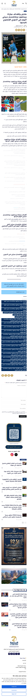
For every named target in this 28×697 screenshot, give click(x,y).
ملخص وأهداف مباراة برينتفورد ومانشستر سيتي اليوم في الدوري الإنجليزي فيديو (14, 358)
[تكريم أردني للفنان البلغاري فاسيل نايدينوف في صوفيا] (24, 463)
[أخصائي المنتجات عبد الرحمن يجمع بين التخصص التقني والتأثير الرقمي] (24, 487)
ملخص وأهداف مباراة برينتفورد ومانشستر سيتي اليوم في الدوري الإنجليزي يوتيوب (14, 361)
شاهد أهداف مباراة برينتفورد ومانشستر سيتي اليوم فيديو (15, 327)
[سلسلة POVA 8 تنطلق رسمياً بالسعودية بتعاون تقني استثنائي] (24, 515)
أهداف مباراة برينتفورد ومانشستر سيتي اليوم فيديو (15, 302)
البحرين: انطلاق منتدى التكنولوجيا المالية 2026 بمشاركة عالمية (11, 480)
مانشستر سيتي (14, 219)
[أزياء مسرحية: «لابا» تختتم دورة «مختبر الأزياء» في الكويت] (24, 471)
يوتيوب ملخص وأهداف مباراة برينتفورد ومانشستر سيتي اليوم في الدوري (14, 369)
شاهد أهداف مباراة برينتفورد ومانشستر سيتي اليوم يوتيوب (15, 331)
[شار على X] (16, 454)
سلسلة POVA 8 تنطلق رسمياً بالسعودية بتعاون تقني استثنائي (12, 516)
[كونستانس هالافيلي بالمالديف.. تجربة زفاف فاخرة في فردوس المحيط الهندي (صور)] (4, 614)
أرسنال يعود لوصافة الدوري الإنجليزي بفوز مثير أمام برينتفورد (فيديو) (19, 625)
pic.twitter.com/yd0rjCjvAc (20, 196)
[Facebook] (9, 654)
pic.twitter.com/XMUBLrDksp (19, 153)
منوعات (6, 596)
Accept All (14, 687)
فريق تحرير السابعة (19, 25)
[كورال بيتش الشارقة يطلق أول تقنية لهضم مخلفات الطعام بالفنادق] (24, 495)
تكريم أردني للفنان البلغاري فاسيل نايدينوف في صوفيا (11, 464)
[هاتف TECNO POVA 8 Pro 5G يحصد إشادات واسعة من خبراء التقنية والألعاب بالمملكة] (24, 505)
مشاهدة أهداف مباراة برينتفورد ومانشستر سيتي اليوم (14, 339)
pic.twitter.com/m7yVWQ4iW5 (19, 209)
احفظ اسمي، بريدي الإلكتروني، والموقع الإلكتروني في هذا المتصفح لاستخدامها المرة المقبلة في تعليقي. (13, 412)
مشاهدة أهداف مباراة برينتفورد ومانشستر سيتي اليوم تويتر (14, 342)
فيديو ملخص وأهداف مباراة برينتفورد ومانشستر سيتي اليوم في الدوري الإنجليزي (14, 335)
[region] (14, 685)
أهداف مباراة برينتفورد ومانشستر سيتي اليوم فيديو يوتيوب (15, 306)
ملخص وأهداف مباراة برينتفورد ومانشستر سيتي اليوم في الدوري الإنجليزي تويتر (14, 354)
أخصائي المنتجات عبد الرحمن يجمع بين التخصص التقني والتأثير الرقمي (11, 488)
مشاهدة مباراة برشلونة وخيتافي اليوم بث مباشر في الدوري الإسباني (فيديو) (18, 605)
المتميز (15, 315)
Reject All (14, 694)
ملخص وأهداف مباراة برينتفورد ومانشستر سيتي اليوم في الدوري (14, 350)
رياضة (25, 11)
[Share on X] (24, 30)
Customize (14, 690)
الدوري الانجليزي (7, 312)
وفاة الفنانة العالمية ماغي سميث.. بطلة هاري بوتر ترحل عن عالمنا (18, 596)
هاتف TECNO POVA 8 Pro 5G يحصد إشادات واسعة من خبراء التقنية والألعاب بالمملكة (11, 507)
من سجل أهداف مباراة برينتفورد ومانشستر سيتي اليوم (14, 365)
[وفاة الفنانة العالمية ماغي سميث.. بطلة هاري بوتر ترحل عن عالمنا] (4, 595)
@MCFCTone (22, 238)
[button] (25, 3)
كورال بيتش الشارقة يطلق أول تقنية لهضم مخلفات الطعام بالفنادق (12, 497)
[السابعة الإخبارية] (14, 3)
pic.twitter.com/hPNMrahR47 (19, 165)
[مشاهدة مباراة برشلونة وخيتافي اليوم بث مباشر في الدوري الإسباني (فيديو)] (4, 604)
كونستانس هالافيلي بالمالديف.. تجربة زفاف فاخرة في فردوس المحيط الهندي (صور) (18, 615)
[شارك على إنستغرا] (12, 454)
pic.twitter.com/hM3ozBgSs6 (19, 179)
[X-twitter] (16, 654)
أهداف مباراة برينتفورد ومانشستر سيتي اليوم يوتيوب (15, 309)
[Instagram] (19, 654)
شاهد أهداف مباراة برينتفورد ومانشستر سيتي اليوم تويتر (15, 323)
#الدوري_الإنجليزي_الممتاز (15, 150)
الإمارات (24, 312)
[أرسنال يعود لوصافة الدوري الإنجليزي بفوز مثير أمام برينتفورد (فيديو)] (4, 624)
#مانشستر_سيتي (6, 150)
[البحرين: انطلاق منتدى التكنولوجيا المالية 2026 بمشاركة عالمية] (24, 479)
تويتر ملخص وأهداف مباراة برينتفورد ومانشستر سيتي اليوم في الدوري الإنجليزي (15, 320)
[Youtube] (14, 654)
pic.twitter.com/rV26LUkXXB (14, 241)
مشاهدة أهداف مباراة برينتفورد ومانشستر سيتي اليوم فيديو (14, 346)
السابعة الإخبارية (22, 315)
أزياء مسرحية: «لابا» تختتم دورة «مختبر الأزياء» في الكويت (12, 472)
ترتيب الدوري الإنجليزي (20, 317)
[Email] (21, 30)
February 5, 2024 (20, 181)
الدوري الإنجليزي (17, 312)
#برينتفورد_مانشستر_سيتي (18, 152)
